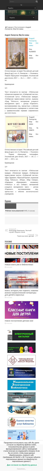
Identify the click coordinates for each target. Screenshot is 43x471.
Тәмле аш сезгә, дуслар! (25, 235)
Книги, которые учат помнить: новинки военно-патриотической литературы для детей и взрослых (21, 293)
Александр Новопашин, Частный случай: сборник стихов (20, 230)
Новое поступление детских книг (19, 321)
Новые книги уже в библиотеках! (19, 265)
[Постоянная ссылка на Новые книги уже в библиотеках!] (21, 262)
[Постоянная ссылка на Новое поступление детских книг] (21, 318)
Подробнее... (21, 469)
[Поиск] (36, 1)
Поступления (19, 27)
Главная (10, 27)
